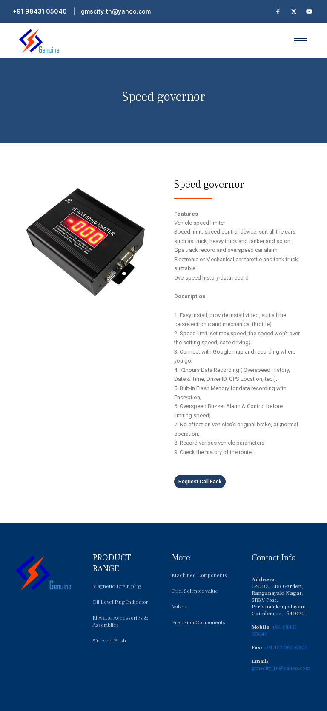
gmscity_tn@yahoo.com (116, 11)
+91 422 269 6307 (286, 647)
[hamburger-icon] (300, 40)
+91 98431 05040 (40, 11)
